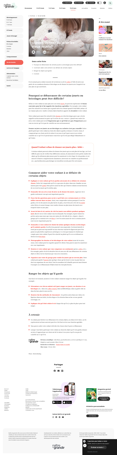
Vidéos (110, 8)
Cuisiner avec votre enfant (12, 77)
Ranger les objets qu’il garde (43, 71)
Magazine (7, 407)
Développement (12, 17)
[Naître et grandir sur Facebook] (56, 417)
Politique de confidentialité (32, 405)
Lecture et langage (13, 68)
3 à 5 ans (62, 8)
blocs (53, 218)
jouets (62, 104)
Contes (9, 46)
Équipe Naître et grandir (63, 344)
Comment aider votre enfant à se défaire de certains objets (53, 68)
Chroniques (7, 404)
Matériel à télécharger (31, 392)
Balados (102, 8)
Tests (27, 390)
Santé (9, 86)
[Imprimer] (62, 371)
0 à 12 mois (40, 8)
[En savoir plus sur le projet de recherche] (85, 445)
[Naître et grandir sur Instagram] (53, 417)
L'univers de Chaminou (31, 393)
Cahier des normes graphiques (34, 409)
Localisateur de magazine (104, 398)
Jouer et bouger (12, 36)
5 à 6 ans (9, 20)
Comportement (12, 57)
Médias (27, 407)
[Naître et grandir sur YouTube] (63, 417)
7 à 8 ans (9, 24)
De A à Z (6, 389)
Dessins (9, 49)
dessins (58, 116)
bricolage (42, 237)
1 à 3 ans (52, 8)
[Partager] (55, 371)
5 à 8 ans (73, 8)
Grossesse (28, 8)
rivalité (82, 203)
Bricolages (10, 44)
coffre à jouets (52, 289)
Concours (91, 2)
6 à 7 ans (9, 22)
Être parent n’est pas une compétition (35, 401)
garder (44, 186)
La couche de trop (30, 399)
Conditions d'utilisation (31, 404)
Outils (27, 389)
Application (68, 2)
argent (46, 260)
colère (68, 82)
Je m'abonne (92, 416)
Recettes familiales (12, 80)
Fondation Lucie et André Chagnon (20, 440)
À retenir (36, 74)
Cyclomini (28, 395)
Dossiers (93, 8)
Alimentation (11, 73)
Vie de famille (41, 16)
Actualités (85, 8)
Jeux (8, 51)
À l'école (9, 30)
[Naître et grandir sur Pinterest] (59, 417)
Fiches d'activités (12, 41)
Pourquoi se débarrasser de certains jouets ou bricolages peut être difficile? (58, 65)
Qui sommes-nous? (31, 402)
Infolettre (79, 2)
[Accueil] (11, 6)
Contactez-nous (30, 410)
